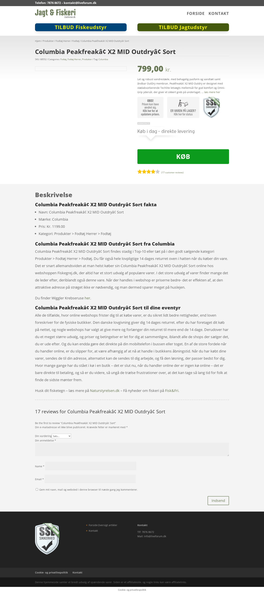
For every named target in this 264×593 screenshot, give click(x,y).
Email (39, 479)
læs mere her (212, 92)
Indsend (218, 500)
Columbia (103, 59)
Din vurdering (43, 436)
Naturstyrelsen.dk (105, 390)
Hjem (38, 41)
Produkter (48, 41)
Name (39, 466)
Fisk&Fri (171, 390)
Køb (183, 156)
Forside (196, 14)
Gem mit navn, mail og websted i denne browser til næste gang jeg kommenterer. (88, 489)
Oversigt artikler (107, 525)
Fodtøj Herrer (63, 41)
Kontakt (219, 14)
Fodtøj (75, 41)
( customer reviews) (172, 172)
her (87, 298)
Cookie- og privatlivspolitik (51, 572)
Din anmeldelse (45, 440)
